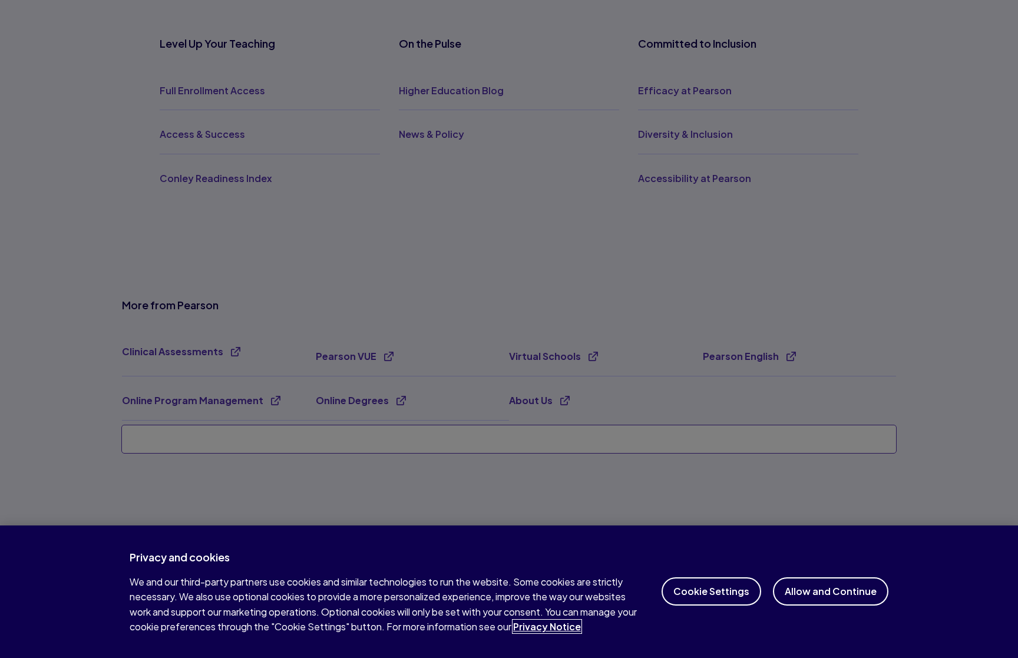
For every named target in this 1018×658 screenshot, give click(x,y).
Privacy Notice (547, 626)
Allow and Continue (831, 591)
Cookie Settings (711, 591)
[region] (509, 591)
